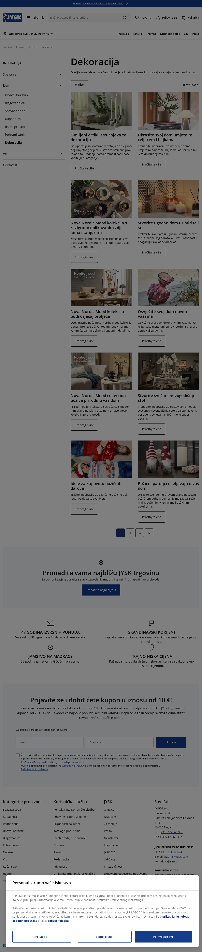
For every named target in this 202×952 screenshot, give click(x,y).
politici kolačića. (58, 921)
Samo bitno (104, 937)
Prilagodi (42, 937)
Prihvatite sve (163, 937)
